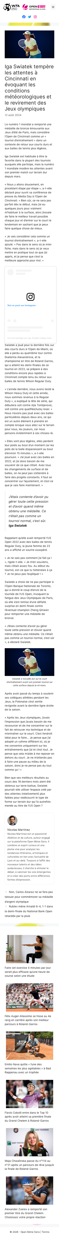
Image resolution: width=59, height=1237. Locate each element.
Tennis (45, 1231)
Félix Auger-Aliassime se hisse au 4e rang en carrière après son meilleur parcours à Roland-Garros (28, 1020)
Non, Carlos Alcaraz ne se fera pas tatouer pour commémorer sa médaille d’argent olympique (29, 896)
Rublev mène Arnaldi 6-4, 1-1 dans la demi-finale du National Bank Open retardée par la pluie (29, 911)
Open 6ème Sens (30, 1231)
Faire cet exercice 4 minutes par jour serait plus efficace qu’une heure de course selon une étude (28, 971)
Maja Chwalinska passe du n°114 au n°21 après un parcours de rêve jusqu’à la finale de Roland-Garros (29, 1164)
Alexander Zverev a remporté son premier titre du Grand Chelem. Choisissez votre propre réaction (26, 1213)
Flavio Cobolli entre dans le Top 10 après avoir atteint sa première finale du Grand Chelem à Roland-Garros (28, 1116)
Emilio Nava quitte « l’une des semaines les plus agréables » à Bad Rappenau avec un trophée (28, 1068)
